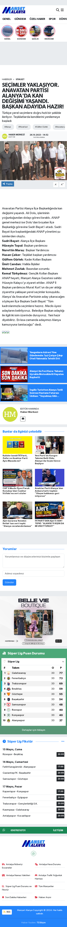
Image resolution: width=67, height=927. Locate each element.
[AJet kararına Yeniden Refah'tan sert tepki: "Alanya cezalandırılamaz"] (17, 510)
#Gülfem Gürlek (41, 127)
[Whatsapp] (33, 853)
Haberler (7, 79)
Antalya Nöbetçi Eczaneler (12, 866)
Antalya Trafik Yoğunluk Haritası (48, 877)
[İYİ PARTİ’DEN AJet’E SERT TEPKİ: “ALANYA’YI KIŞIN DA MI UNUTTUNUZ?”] (50, 510)
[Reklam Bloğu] (33, 621)
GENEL (6, 19)
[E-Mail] (22, 418)
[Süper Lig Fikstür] (62, 741)
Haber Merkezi (29, 412)
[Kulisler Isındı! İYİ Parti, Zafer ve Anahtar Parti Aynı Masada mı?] (17, 445)
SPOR (52, 19)
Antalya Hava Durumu (50, 864)
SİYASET (20, 79)
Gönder (9, 582)
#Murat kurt (23, 127)
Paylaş (9, 184)
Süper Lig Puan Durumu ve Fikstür (17, 888)
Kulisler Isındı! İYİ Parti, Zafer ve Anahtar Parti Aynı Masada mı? (15, 458)
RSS (8, 912)
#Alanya (7, 127)
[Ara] (57, 10)
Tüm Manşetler (46, 886)
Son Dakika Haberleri (15, 897)
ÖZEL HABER (37, 19)
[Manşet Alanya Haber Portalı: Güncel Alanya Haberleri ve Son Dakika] (13, 10)
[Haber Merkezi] (10, 414)
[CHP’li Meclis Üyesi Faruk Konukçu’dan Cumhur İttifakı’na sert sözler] (17, 477)
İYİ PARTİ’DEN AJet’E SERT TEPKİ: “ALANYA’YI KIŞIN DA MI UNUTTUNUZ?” (49, 523)
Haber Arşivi (45, 897)
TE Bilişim (41, 922)
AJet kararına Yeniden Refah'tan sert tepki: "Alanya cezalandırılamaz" (17, 523)
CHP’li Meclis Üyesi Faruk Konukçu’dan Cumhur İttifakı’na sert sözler (16, 491)
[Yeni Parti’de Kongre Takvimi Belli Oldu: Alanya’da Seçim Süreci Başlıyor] (50, 445)
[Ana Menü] (62, 10)
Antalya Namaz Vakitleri (18, 875)
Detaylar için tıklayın (33, 730)
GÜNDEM (20, 19)
